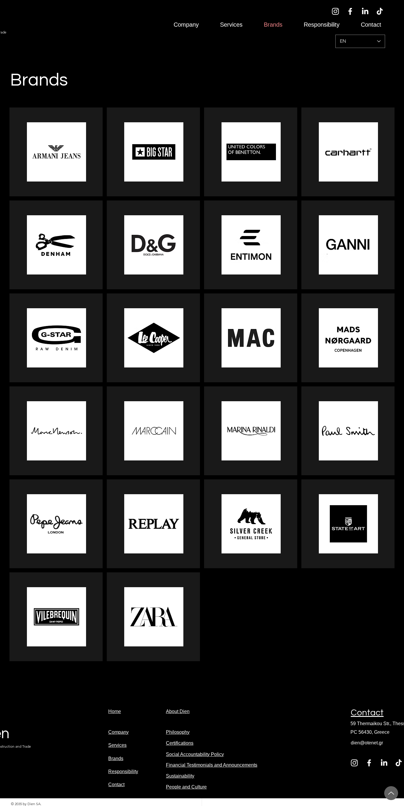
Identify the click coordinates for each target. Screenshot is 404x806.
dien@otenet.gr (367, 742)
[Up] (391, 793)
